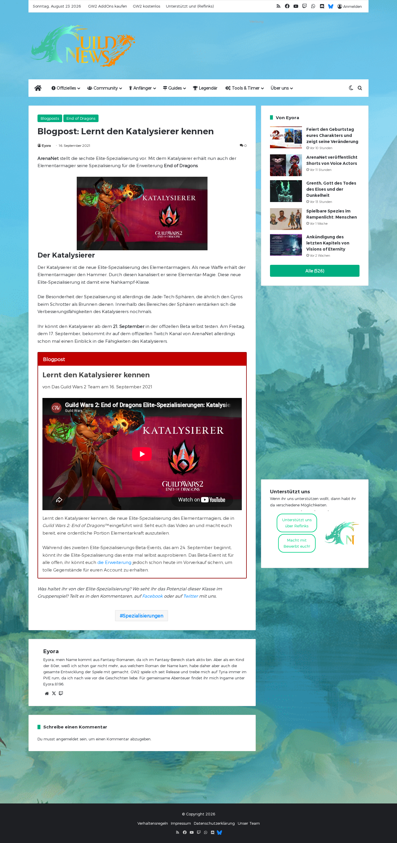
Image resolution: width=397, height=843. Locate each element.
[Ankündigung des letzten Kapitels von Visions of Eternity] (286, 245)
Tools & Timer (245, 87)
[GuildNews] (82, 46)
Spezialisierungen (143, 615)
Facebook (152, 596)
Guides (174, 87)
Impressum (181, 823)
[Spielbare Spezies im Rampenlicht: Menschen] (286, 219)
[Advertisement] (257, 38)
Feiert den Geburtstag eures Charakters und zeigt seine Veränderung (332, 135)
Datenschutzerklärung (214, 823)
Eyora (46, 145)
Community (105, 87)
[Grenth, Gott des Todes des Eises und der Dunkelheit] (286, 191)
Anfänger (142, 87)
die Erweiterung (114, 562)
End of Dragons (81, 118)
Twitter (190, 596)
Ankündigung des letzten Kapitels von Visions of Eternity (327, 243)
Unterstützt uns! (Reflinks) (190, 6)
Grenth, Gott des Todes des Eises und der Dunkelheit (331, 189)
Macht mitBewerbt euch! (297, 543)
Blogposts (50, 118)
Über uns (280, 87)
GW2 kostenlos (146, 6)
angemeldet (67, 739)
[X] (53, 693)
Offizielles (66, 87)
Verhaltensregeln (152, 823)
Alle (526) (314, 270)
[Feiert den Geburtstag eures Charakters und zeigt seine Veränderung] (286, 137)
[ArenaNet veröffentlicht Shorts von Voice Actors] (286, 165)
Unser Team (249, 823)
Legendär (207, 87)
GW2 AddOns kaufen (107, 6)
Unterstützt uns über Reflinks (297, 522)
